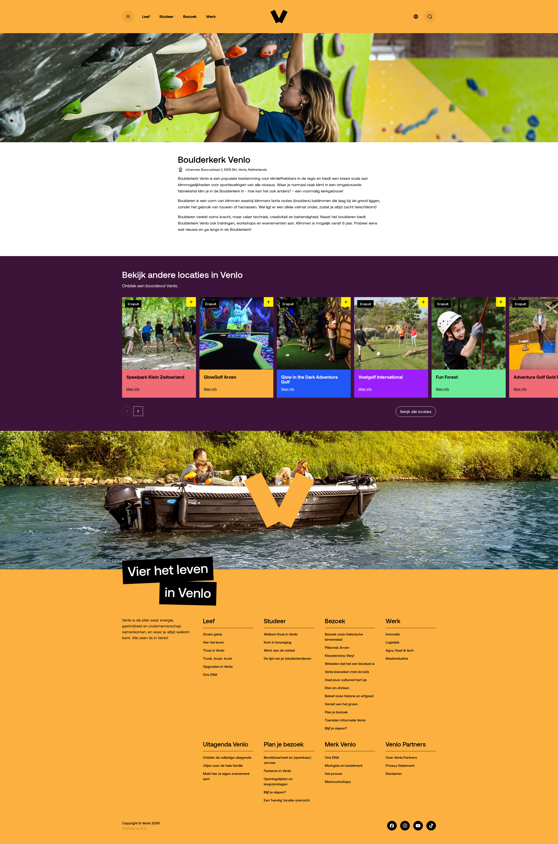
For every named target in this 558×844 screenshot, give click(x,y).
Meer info (133, 389)
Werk (393, 621)
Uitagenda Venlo (225, 744)
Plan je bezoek (284, 744)
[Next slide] (138, 411)
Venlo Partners (406, 744)
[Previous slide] (127, 411)
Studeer (275, 621)
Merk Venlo (340, 744)
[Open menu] (128, 16)
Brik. (144, 828)
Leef (209, 621)
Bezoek (335, 621)
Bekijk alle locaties (415, 411)
